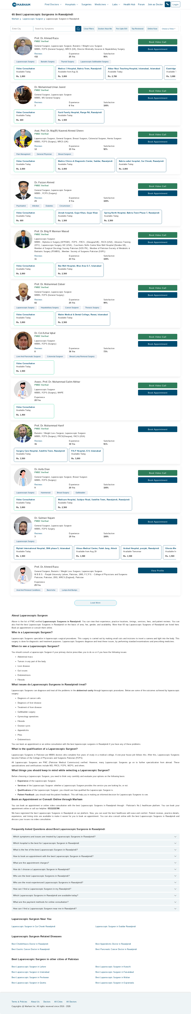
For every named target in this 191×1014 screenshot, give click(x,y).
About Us (35, 1002)
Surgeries (86, 4)
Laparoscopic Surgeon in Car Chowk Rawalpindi (33, 926)
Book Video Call (157, 42)
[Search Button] (78, 29)
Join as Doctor (155, 4)
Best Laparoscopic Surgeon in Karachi (113, 967)
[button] (167, 4)
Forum (141, 4)
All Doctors (71, 1002)
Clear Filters (89, 29)
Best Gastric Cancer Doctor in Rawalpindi (31, 949)
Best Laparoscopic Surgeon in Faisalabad (115, 972)
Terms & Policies (19, 1002)
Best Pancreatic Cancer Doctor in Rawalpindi (116, 949)
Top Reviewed (137, 29)
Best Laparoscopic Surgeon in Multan (113, 977)
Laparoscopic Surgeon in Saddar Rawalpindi (116, 926)
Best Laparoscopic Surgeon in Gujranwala (115, 983)
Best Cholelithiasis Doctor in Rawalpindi (30, 944)
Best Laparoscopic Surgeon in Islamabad (30, 972)
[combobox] (21, 29)
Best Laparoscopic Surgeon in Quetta (29, 983)
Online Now (152, 29)
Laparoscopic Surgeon (33, 19)
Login (176, 4)
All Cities (58, 1002)
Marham (15, 19)
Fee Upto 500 (121, 29)
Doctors (47, 1002)
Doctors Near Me (105, 29)
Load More (95, 603)
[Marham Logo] (21, 5)
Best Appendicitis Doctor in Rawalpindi (113, 944)
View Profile (157, 570)
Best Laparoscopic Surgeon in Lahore (29, 967)
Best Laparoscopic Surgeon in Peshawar (30, 977)
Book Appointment (157, 49)
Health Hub (129, 4)
